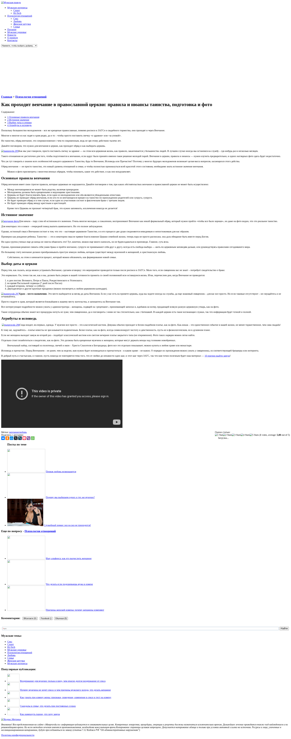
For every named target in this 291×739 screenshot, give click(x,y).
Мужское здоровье (16, 32)
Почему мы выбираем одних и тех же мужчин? (70, 497)
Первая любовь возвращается (61, 471)
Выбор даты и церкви (19, 122)
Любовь (17, 21)
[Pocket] (24, 438)
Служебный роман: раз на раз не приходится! (67, 525)
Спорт (16, 10)
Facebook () (46, 618)
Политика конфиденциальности (17, 735)
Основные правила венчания (23, 117)
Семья (16, 26)
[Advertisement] (92, 71)
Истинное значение (18, 120)
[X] (16, 438)
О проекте (12, 37)
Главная (6, 96)
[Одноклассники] (7, 438)
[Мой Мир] (11, 438)
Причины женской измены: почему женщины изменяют (75, 610)
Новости (11, 35)
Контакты (12, 40)
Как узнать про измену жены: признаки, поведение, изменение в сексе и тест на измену (65, 697)
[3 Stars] (236, 435)
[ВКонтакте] (3, 438)
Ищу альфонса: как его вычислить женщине (69, 558)
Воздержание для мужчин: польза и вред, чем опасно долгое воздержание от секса (62, 681)
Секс (15, 18)
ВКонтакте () (30, 618)
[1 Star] (219, 435)
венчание (14, 432)
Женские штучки (22, 24)
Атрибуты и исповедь (19, 125)
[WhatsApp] (33, 438)
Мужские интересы (17, 7)
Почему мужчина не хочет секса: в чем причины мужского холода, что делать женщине (65, 690)
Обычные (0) (61, 618)
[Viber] (28, 438)
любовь (23, 432)
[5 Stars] (254, 435)
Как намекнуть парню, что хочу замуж (40, 714)
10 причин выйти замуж (217, 355)
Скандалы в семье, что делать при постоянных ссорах (48, 706)
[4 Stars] (245, 435)
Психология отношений (19, 16)
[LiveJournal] (20, 438)
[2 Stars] (227, 435)
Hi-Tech (17, 13)
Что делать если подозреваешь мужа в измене (69, 584)
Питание (11, 29)
